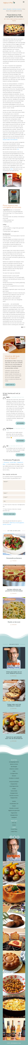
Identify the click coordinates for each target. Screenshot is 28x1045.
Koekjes (14, 788)
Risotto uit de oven (14, 622)
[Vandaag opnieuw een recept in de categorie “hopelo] (14, 984)
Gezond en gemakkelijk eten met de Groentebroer (14, 737)
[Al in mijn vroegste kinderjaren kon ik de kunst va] (14, 962)
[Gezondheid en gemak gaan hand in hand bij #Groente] (14, 872)
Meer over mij (10, 384)
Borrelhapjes (8, 566)
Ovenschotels (14, 791)
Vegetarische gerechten (14, 810)
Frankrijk (13, 566)
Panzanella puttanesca (14, 558)
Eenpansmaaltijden (14, 781)
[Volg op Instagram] (14, 837)
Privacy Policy (14, 829)
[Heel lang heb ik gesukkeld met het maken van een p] (14, 1007)
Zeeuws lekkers (8, 714)
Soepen (14, 806)
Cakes (6, 681)
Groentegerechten (14, 786)
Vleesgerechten (14, 815)
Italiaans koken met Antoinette (10, 139)
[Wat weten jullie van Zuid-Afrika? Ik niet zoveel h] (14, 939)
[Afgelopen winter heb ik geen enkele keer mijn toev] (14, 894)
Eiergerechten (14, 784)
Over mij (14, 822)
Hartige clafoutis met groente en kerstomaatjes (14, 590)
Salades (9, 535)
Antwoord (20, 423)
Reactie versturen (9, 514)
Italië (11, 19)
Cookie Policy (14, 831)
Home (4, 9)
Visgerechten (14, 813)
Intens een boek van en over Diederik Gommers (14, 672)
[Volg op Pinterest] (18, 837)
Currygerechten (14, 773)
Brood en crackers (14, 769)
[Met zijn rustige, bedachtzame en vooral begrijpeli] (14, 850)
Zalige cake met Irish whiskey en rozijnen (14, 705)
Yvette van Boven (12, 681)
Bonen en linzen (14, 764)
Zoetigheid (14, 817)
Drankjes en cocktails (14, 778)
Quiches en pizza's (16, 9)
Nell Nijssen (9, 428)
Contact (14, 825)
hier (18, 149)
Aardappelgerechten (14, 762)
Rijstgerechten (11, 599)
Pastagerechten (14, 793)
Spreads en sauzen (14, 808)
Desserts (14, 775)
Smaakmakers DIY (14, 803)
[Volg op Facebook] (11, 837)
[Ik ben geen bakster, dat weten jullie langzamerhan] (14, 917)
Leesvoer (7, 649)
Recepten (9, 9)
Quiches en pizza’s (14, 795)
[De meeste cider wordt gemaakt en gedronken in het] (14, 1029)
